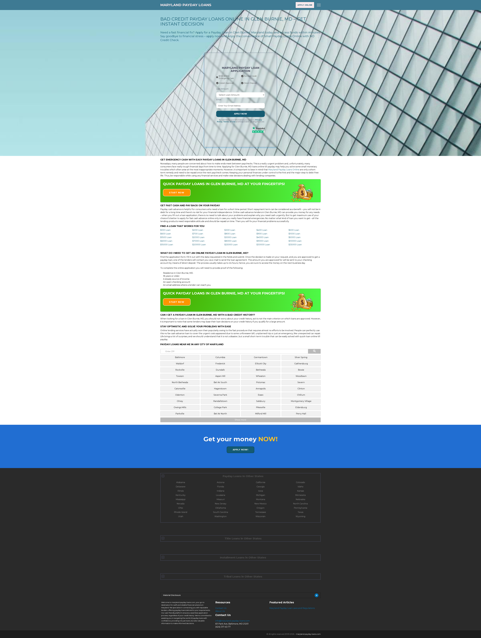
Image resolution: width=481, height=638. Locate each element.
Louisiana (220, 495)
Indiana (220, 491)
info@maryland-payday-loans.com (232, 621)
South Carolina (220, 512)
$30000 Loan (263, 244)
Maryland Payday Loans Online (283, 169)
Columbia (220, 357)
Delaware (180, 486)
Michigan (260, 495)
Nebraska (300, 499)
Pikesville (260, 407)
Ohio (180, 508)
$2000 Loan (198, 237)
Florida (220, 486)
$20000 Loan (199, 244)
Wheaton (260, 376)
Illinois (180, 491)
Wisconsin (260, 516)
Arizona (220, 482)
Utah (180, 516)
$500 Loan (294, 230)
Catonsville (179, 388)
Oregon (260, 508)
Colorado (300, 482)
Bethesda (261, 370)
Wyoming (300, 516)
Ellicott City (260, 363)
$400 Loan (262, 230)
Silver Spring (301, 357)
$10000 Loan (295, 241)
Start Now (176, 192)
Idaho (300, 486)
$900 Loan (262, 234)
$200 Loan (197, 230)
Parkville (179, 413)
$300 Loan (229, 230)
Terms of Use (229, 122)
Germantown (260, 357)
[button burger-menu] (319, 5)
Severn (301, 382)
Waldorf (180, 363)
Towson (180, 376)
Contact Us (220, 608)
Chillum (301, 395)
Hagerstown (220, 388)
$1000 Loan (294, 234)
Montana (260, 499)
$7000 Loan (198, 241)
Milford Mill (260, 413)
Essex (260, 395)
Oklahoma (220, 508)
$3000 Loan (230, 237)
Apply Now (240, 114)
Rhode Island (180, 512)
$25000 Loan (231, 244)
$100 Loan (165, 230)
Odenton (180, 395)
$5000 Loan (294, 237)
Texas (300, 512)
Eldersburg (301, 407)
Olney (180, 401)
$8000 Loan (230, 241)
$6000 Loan (166, 241)
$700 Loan (197, 234)
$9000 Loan (263, 241)
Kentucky (181, 495)
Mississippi (180, 499)
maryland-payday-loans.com (308, 634)
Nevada (180, 503)
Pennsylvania (300, 508)
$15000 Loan (166, 244)
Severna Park (220, 395)
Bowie (301, 370)
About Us (220, 611)
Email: (218, 99)
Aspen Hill (220, 376)
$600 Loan (165, 234)
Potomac (260, 382)
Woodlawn (301, 376)
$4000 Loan (263, 237)
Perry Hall (301, 413)
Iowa (260, 491)
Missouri (221, 499)
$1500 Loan (166, 237)
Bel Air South (220, 382)
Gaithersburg (301, 363)
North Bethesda (180, 382)
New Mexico (260, 503)
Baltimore (180, 357)
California (260, 482)
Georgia (260, 486)
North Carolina (300, 503)
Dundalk (220, 370)
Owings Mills (180, 407)
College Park (220, 407)
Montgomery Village (301, 401)
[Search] (314, 351)
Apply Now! (240, 450)
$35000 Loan (295, 244)
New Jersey (220, 503)
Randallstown (220, 401)
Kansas (300, 491)
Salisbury (260, 401)
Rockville (180, 370)
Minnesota (300, 495)
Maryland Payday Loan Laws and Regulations (292, 608)
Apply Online (304, 5)
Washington (220, 516)
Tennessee (260, 512)
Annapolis (261, 388)
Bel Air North (220, 413)
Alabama (180, 482)
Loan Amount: (222, 89)
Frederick (220, 363)
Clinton (301, 388)
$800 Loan (229, 234)
